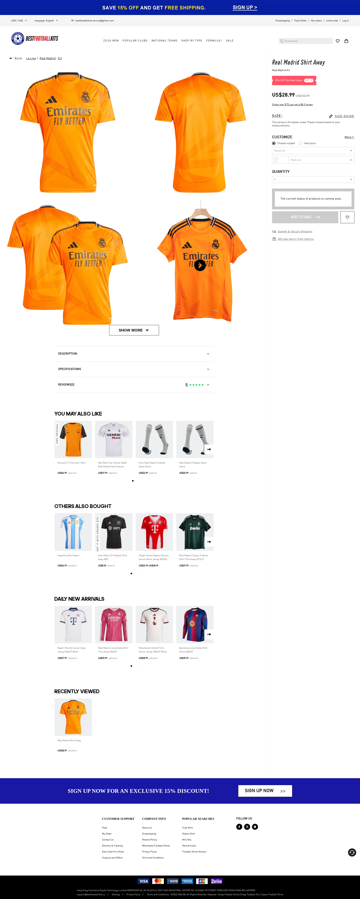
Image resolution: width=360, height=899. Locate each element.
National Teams (165, 40)
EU (60, 58)
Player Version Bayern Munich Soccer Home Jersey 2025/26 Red (154, 558)
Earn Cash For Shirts (113, 852)
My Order (107, 834)
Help (104, 828)
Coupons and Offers (112, 858)
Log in (345, 21)
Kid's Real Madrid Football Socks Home (152, 465)
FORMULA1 (214, 40)
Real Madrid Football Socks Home (193, 465)
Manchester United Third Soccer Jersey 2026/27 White (153, 650)
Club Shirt (187, 828)
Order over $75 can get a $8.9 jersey (292, 104)
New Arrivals (189, 846)
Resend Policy (149, 840)
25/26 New (111, 40)
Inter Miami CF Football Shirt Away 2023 (112, 558)
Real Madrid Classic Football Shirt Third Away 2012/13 (193, 558)
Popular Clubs (135, 40)
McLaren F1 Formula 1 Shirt (72, 463)
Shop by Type (191, 40)
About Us (147, 828)
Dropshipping (283, 21)
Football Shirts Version (194, 852)
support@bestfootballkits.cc (91, 895)
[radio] (190, 385)
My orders (316, 21)
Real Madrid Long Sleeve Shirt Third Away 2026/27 (113, 650)
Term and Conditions (153, 858)
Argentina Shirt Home (68, 556)
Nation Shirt (188, 834)
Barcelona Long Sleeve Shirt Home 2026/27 (193, 650)
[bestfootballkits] (34, 38)
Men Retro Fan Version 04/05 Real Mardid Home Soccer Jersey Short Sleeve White (112, 465)
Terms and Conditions (158, 895)
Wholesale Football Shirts (156, 846)
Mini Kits (186, 840)
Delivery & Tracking (112, 846)
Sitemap (116, 895)
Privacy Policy (149, 852)
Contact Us (107, 840)
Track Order (300, 21)
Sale (229, 40)
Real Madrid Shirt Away (69, 741)
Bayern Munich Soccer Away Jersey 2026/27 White (72, 650)
